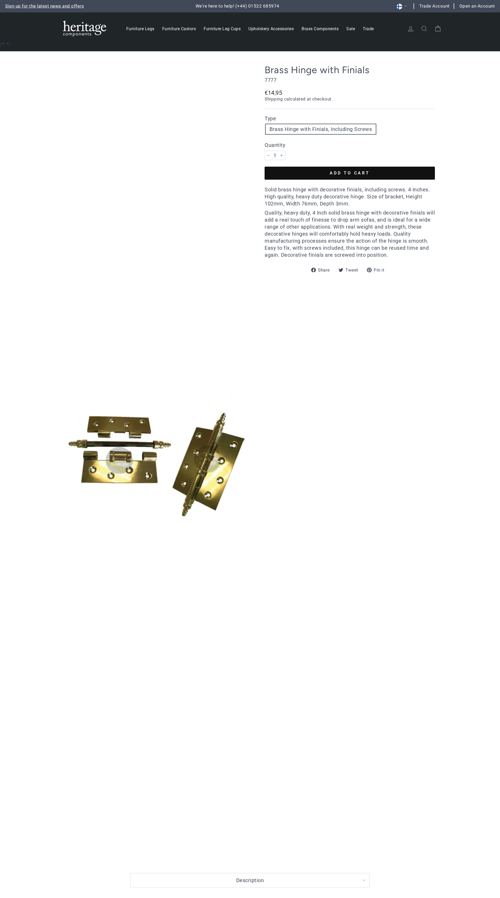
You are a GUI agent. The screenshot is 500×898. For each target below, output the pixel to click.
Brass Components (320, 28)
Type (270, 118)
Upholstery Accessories (271, 28)
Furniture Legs (140, 28)
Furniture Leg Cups (222, 28)
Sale (350, 28)
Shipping (274, 99)
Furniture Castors (179, 28)
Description (250, 880)
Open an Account (477, 6)
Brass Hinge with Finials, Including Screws (321, 129)
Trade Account (434, 6)
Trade (368, 28)
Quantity (275, 145)
